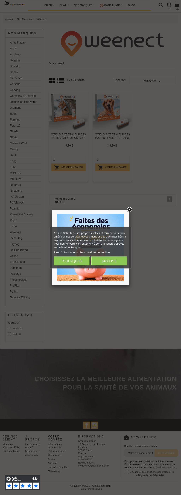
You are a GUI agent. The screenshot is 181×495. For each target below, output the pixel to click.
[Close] (129, 210)
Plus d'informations (66, 252)
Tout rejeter (71, 261)
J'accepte (109, 261)
